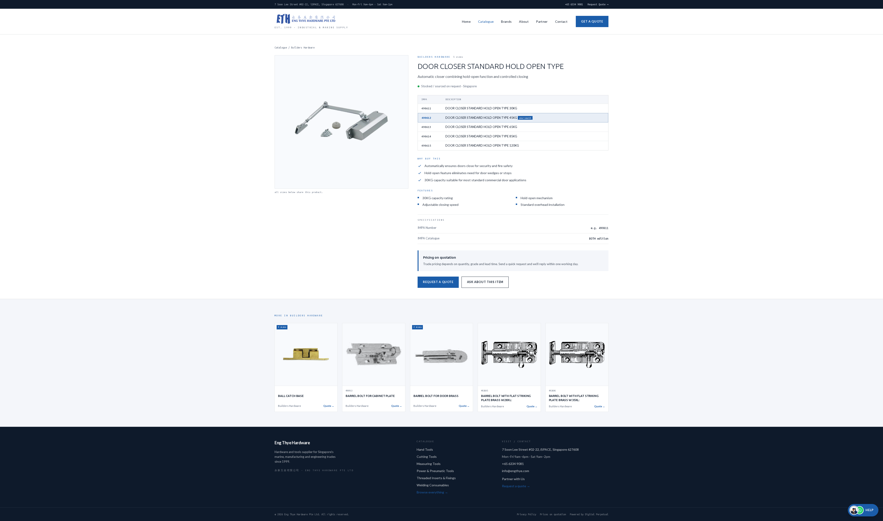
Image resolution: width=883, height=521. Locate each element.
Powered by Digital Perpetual (589, 514)
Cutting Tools (427, 457)
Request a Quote (438, 282)
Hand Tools (425, 449)
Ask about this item (485, 282)
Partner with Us (513, 479)
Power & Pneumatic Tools (435, 471)
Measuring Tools (429, 464)
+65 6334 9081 (574, 4)
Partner (542, 21)
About (524, 21)
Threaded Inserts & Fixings (436, 478)
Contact (561, 21)
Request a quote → (516, 486)
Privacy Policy (526, 514)
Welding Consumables (433, 485)
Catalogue (486, 21)
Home (466, 21)
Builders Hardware (303, 47)
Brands (506, 21)
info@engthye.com (515, 471)
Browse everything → (432, 492)
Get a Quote (592, 21)
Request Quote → (598, 4)
